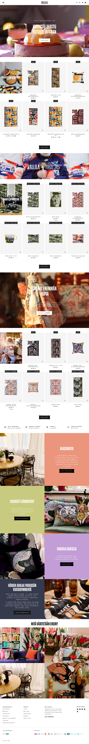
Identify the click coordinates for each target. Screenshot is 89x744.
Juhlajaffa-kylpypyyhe (33, 134)
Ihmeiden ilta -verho (55, 365)
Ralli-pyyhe (55, 217)
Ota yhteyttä (6, 709)
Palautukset (6, 716)
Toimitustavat (6, 713)
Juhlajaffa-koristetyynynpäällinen (78, 95)
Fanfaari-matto (55, 404)
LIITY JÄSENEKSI (49, 716)
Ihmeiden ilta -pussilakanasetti (33, 366)
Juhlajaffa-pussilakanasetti (33, 95)
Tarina (25, 709)
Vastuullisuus (27, 713)
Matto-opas (26, 711)
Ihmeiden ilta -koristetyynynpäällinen (78, 366)
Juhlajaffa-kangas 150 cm (11, 134)
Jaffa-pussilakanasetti (78, 134)
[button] (3, 2)
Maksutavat (5, 711)
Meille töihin (27, 718)
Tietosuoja (5, 720)
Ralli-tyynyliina (33, 256)
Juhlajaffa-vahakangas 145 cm (56, 135)
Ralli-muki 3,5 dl (11, 256)
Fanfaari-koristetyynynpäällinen (33, 405)
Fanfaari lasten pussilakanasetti (11, 405)
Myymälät (26, 716)
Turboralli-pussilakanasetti (78, 217)
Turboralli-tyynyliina (78, 256)
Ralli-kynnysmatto (55, 256)
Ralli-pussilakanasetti (33, 217)
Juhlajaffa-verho (56, 95)
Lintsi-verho (78, 404)
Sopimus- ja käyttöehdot (9, 718)
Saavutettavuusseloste (8, 722)
